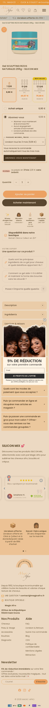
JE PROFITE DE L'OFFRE (24, 376)
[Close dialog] (44, 319)
